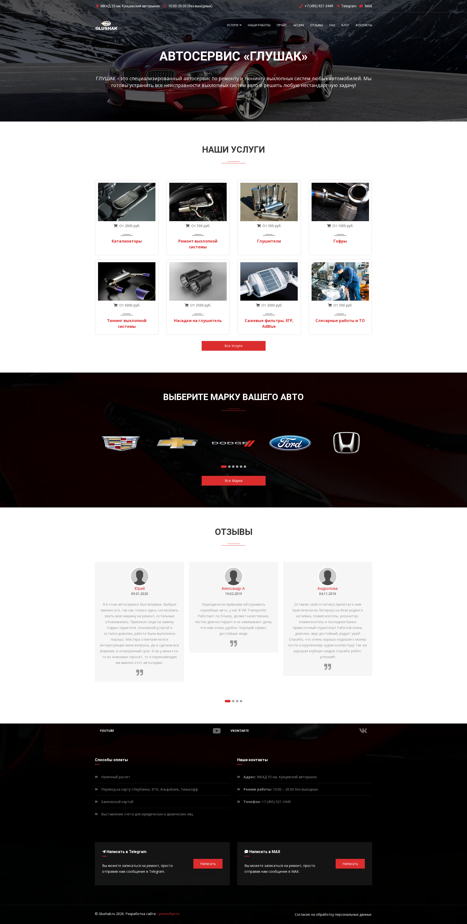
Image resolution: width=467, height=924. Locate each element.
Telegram (348, 6)
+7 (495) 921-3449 (319, 6)
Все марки (233, 480)
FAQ (332, 25)
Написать (208, 863)
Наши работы (259, 25)
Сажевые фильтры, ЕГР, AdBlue (269, 323)
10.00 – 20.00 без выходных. (281, 789)
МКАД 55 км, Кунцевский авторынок (280, 777)
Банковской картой (116, 801)
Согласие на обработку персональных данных (333, 914)
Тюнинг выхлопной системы (126, 323)
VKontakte (240, 731)
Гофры (340, 241)
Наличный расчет (115, 777)
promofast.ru (169, 913)
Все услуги (233, 345)
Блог (345, 25)
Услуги (233, 25)
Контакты (364, 25)
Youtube (107, 731)
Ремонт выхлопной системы (197, 244)
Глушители (269, 241)
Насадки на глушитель (198, 320)
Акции (298, 25)
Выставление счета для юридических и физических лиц (146, 814)
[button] (223, 467)
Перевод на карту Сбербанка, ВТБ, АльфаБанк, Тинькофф (149, 789)
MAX (368, 6)
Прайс (282, 25)
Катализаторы (127, 241)
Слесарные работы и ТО (340, 320)
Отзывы (316, 25)
